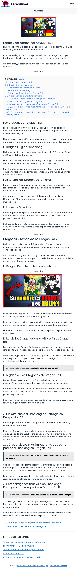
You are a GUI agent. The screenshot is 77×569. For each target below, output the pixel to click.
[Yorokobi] (14, 4)
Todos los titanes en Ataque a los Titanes (24, 542)
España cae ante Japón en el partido (22, 557)
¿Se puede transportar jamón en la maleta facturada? (34, 522)
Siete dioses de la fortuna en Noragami (26, 526)
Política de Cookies (58, 565)
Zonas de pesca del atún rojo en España (23, 549)
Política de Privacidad (26, 565)
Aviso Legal (43, 565)
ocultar (22, 79)
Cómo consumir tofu (13, 553)
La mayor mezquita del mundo (18, 545)
